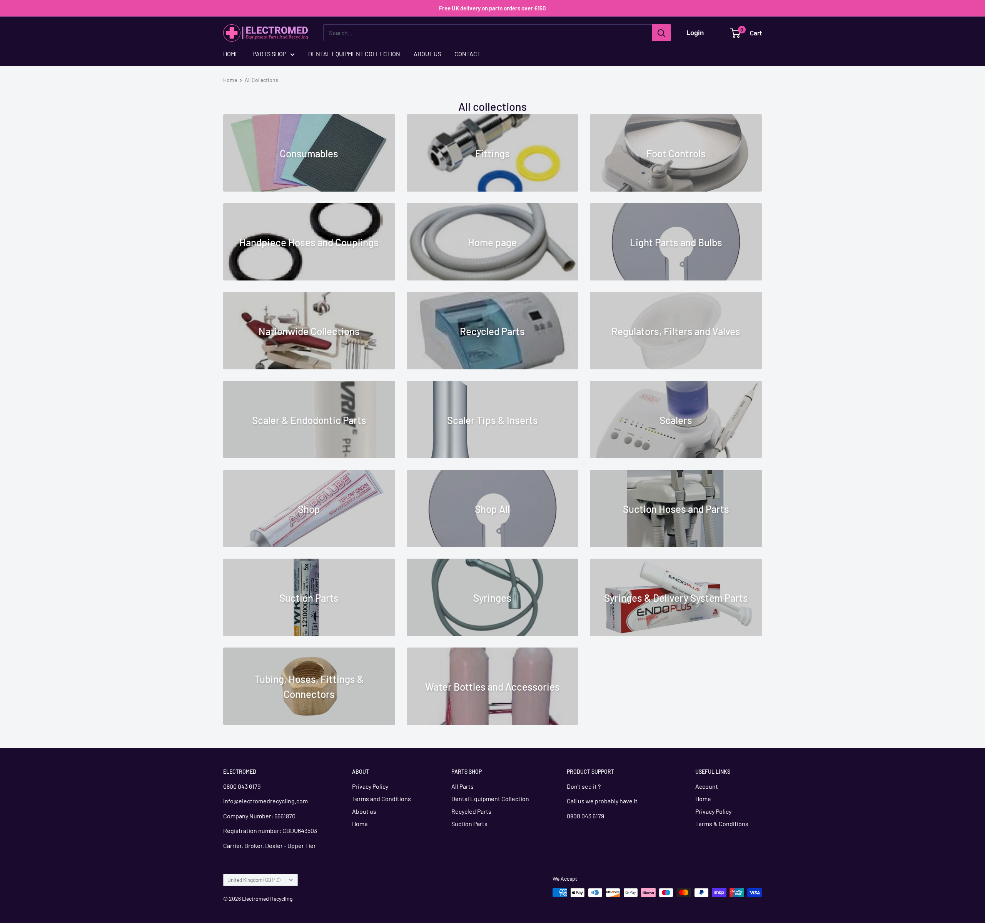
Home (230, 80)
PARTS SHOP (269, 53)
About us (364, 811)
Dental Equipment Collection (490, 798)
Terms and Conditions (381, 798)
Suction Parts (469, 823)
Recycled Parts (471, 811)
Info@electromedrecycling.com (266, 800)
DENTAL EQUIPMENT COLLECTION (354, 53)
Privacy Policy (370, 786)
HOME (231, 53)
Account (706, 786)
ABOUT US (427, 53)
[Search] (661, 32)
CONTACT (467, 53)
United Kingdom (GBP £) (253, 879)
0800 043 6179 (241, 786)
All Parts (462, 786)
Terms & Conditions (721, 823)
